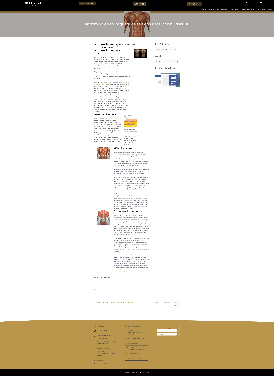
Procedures (211, 9)
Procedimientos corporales (109, 290)
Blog (263, 9)
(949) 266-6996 (102, 331)
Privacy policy (98, 360)
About (204, 9)
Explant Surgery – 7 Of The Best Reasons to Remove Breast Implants (135, 332)
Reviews (258, 9)
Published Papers (222, 9)
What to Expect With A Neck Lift (135, 339)
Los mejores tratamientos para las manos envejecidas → (166, 303)
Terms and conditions (101, 364)
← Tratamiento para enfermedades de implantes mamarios (114, 302)
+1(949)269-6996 (102, 339)
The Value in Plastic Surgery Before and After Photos (135, 348)
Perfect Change (233, 9)
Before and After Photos (247, 9)
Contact (269, 9)
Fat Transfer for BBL (133, 353)
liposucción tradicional (113, 118)
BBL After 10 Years (132, 344)
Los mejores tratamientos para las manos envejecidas (136, 358)
